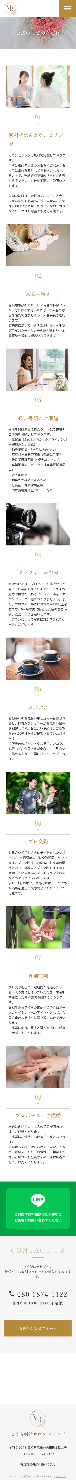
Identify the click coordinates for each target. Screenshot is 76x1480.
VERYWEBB (61, 1476)
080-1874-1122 (42, 1294)
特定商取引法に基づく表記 (38, 1464)
